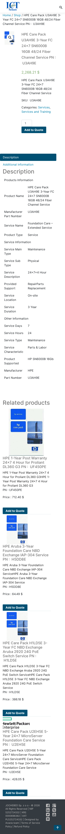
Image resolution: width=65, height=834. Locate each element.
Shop (17, 15)
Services (44, 107)
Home (7, 15)
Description (11, 157)
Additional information (18, 164)
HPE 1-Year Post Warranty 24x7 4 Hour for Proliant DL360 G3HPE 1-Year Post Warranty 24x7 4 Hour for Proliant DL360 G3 (26, 471)
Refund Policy (21, 826)
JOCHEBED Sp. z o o (17, 805)
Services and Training (36, 111)
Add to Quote (33, 130)
